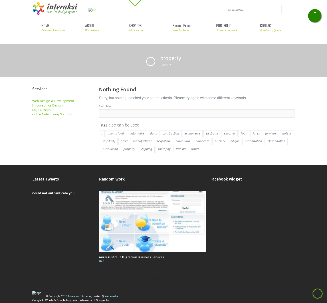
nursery (220, 141)
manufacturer (142, 141)
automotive (137, 133)
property (129, 149)
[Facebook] (261, 10)
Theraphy (164, 149)
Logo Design (41, 110)
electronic (212, 133)
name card (183, 141)
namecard (202, 141)
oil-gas (234, 141)
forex (256, 133)
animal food (116, 133)
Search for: (106, 106)
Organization (276, 141)
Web (101, 261)
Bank (153, 133)
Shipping (146, 149)
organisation (253, 141)
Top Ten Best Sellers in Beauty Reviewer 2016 (163, 279)
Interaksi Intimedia (79, 296)
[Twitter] (268, 10)
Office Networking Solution (52, 114)
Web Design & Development (53, 101)
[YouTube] (275, 10)
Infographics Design (47, 105)
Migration (163, 141)
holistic (286, 133)
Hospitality (108, 141)
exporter (229, 133)
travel (195, 149)
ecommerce (192, 133)
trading (181, 149)
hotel (124, 141)
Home (164, 65)
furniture (271, 133)
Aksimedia (111, 296)
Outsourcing (109, 149)
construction (171, 133)
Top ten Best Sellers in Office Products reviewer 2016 (163, 283)
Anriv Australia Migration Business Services (131, 257)
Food (244, 133)
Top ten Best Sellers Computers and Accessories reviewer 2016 (163, 274)
